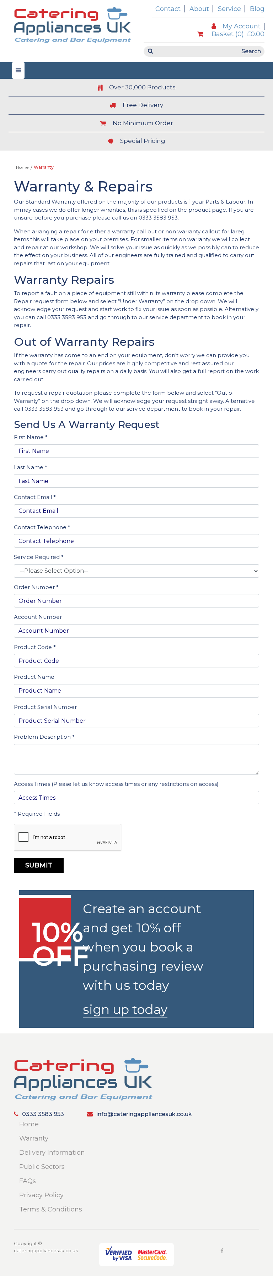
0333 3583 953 (158, 217)
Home (22, 167)
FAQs (27, 1181)
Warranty (33, 1138)
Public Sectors (42, 1167)
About (199, 9)
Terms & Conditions (50, 1209)
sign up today (125, 1009)
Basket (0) (237, 34)
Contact (168, 9)
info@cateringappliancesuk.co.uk (144, 1114)
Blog (257, 9)
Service (229, 9)
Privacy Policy (41, 1195)
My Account (242, 26)
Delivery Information (52, 1152)
